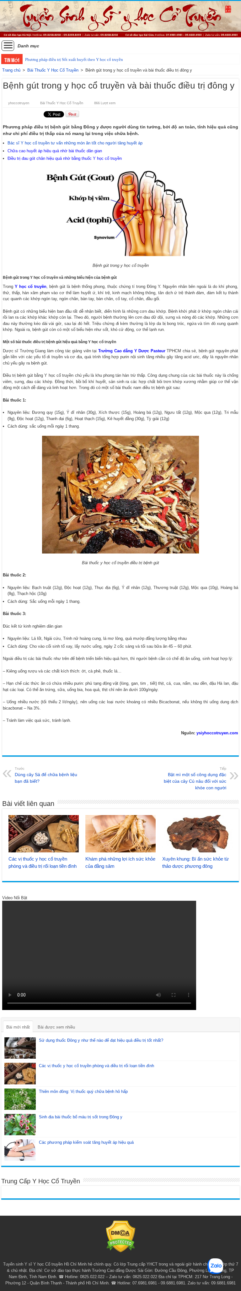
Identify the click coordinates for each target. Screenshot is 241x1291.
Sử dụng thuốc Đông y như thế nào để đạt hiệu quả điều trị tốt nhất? (101, 1040)
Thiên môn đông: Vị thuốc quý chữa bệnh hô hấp (83, 1091)
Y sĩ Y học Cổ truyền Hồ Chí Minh (55, 1264)
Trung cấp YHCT (142, 1264)
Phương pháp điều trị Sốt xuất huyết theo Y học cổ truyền (74, 59)
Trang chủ (11, 70)
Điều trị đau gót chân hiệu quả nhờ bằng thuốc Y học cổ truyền (65, 158)
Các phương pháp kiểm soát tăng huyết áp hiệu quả (86, 1142)
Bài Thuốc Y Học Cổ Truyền (52, 70)
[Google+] (114, 1257)
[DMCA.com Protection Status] (120, 1236)
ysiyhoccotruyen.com (217, 733)
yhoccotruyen (18, 103)
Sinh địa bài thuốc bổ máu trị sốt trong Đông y (80, 1117)
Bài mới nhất (18, 1027)
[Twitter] (126, 1257)
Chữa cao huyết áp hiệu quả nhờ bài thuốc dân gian (55, 151)
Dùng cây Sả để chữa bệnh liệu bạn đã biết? (46, 775)
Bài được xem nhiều (56, 1027)
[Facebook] (120, 1257)
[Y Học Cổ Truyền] (120, 19)
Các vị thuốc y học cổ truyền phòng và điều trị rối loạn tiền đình (96, 1065)
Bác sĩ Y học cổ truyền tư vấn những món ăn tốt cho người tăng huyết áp (75, 143)
